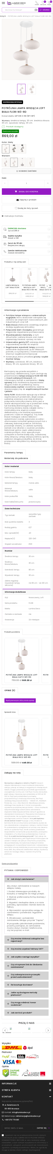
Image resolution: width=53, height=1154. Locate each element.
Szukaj (46, 10)
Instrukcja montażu (14, 216)
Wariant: (6, 156)
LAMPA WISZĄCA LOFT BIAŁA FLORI (12, 286)
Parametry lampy (13, 452)
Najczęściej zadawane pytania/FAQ (17, 1101)
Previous (4, 1030)
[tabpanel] (17, 1028)
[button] (47, 286)
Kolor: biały (7, 142)
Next (48, 1030)
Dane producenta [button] (10, 863)
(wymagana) (25, 1142)
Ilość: (4, 178)
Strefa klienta (11, 1090)
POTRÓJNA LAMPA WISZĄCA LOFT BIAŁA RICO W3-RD (29, 287)
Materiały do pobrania (16, 458)
